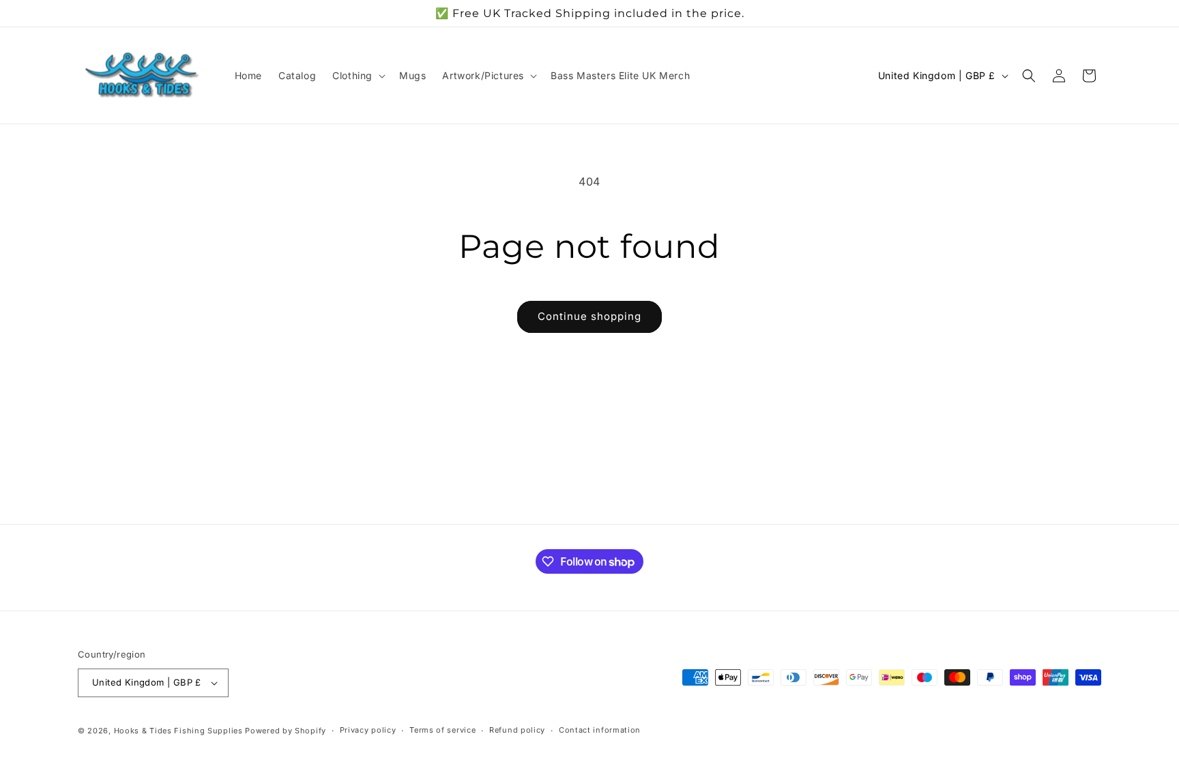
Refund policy (517, 730)
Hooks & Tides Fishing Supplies (178, 730)
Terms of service (442, 730)
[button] (357, 75)
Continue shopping (589, 316)
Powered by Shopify (285, 730)
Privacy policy (368, 730)
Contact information (600, 730)
